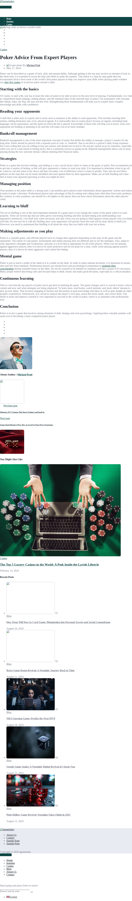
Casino (9, 24)
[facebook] (8, 32)
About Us (10, 30)
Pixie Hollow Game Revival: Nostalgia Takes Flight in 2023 (38, 814)
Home (8, 18)
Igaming (9, 21)
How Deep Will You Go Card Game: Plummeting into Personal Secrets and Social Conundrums (58, 622)
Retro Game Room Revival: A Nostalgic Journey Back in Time (40, 670)
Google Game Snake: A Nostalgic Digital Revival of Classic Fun (40, 766)
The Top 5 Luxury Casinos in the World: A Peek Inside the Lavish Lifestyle (49, 564)
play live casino (12, 82)
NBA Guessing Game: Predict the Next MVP (30, 718)
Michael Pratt (33, 65)
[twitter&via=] (8, 35)
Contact (10, 837)
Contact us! (6, 7)
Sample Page (13, 840)
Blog (8, 616)
